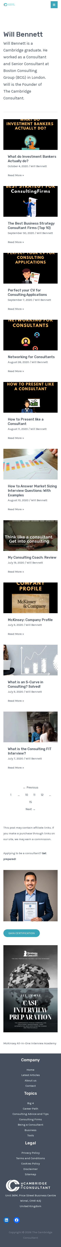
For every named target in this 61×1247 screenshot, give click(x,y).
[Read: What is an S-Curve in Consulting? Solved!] (30, 659)
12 (42, 795)
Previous (30, 787)
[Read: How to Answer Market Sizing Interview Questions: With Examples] (30, 464)
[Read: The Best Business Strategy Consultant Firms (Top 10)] (30, 201)
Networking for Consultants (31, 357)
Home (30, 1069)
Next (31, 809)
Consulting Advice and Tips (31, 1114)
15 (30, 802)
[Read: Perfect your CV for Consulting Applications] (30, 268)
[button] (21, 933)
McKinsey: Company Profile (30, 620)
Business (30, 1130)
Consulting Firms (30, 1119)
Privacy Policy (31, 1152)
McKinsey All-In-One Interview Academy (29, 1043)
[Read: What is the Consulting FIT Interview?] (30, 726)
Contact (30, 1085)
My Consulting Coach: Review (32, 557)
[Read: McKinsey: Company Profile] (30, 597)
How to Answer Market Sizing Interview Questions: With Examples (32, 490)
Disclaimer (30, 1169)
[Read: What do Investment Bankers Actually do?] (30, 134)
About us (30, 1080)
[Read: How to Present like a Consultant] (30, 397)
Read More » (16, 175)
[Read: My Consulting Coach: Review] (30, 535)
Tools (30, 1135)
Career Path (30, 1108)
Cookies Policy (30, 1163)
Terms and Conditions (30, 1158)
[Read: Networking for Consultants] (30, 334)
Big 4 (30, 1103)
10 (26, 795)
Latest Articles (30, 1075)
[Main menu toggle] (54, 4)
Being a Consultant (30, 1124)
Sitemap (30, 1174)
